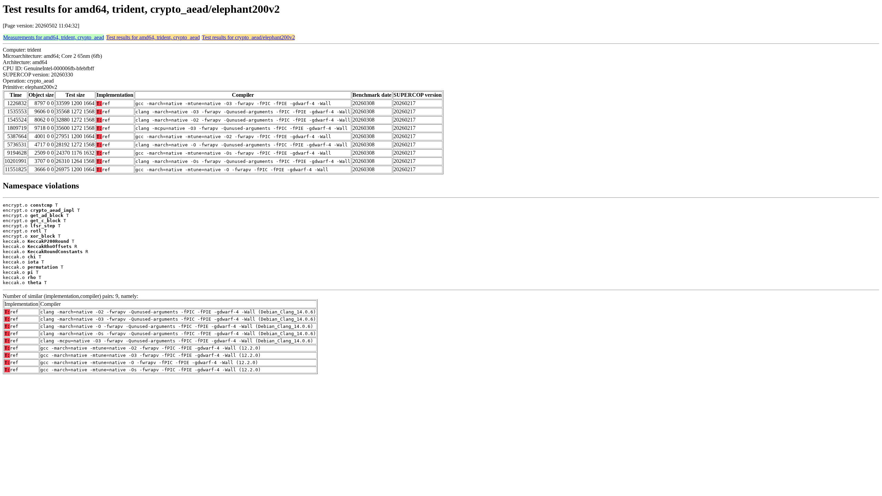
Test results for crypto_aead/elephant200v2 (248, 37)
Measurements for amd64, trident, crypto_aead (53, 37)
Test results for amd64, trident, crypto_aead (153, 37)
